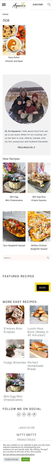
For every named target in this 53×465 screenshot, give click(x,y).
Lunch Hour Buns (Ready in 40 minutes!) (38, 332)
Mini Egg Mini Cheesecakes (13, 398)
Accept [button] (25, 459)
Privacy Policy (26, 439)
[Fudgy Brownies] (15, 348)
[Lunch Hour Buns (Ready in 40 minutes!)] (38, 314)
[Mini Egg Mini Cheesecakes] (15, 382)
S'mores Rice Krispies (13, 330)
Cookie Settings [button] (11, 459)
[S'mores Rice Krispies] (15, 314)
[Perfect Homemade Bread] (38, 348)
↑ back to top (26, 428)
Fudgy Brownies (15, 362)
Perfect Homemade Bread (35, 366)
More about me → (26, 147)
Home (5, 14)
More (42, 288)
